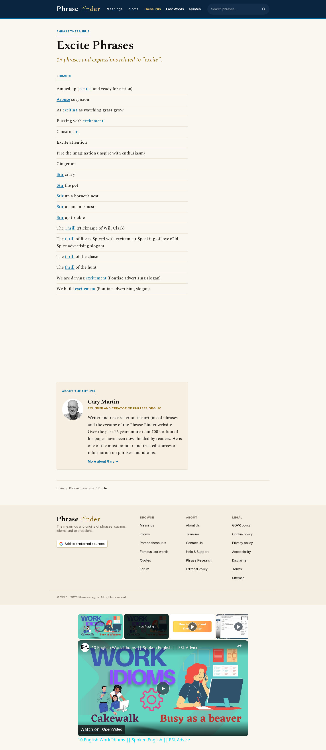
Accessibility (241, 552)
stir (76, 132)
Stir (60, 174)
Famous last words (154, 552)
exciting (70, 110)
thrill (70, 239)
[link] (85, 647)
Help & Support (197, 552)
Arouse (63, 99)
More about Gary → (103, 461)
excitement (93, 121)
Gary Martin (103, 402)
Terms (237, 569)
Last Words (175, 9)
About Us (193, 525)
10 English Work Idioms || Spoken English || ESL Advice (145, 647)
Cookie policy (242, 534)
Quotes (195, 9)
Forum (144, 569)
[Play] (80, 636)
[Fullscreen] (120, 636)
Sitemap (238, 578)
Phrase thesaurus (81, 488)
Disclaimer (240, 560)
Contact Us (194, 543)
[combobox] (235, 9)
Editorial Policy (197, 569)
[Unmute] (85, 636)
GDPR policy (241, 525)
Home (61, 488)
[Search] (264, 9)
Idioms (133, 9)
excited (85, 89)
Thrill (70, 228)
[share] (239, 646)
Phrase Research (199, 560)
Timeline (192, 534)
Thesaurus (152, 9)
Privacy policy (242, 543)
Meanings (114, 9)
